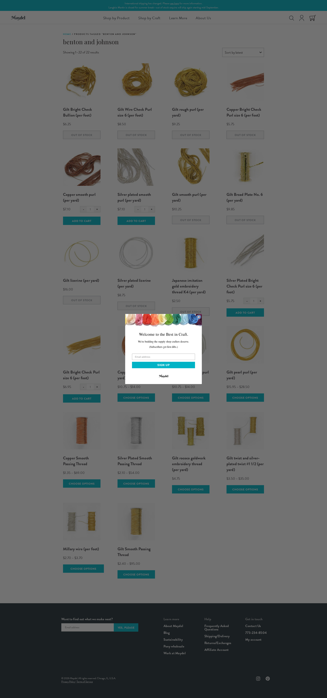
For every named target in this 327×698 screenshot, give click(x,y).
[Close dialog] (198, 317)
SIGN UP (163, 365)
